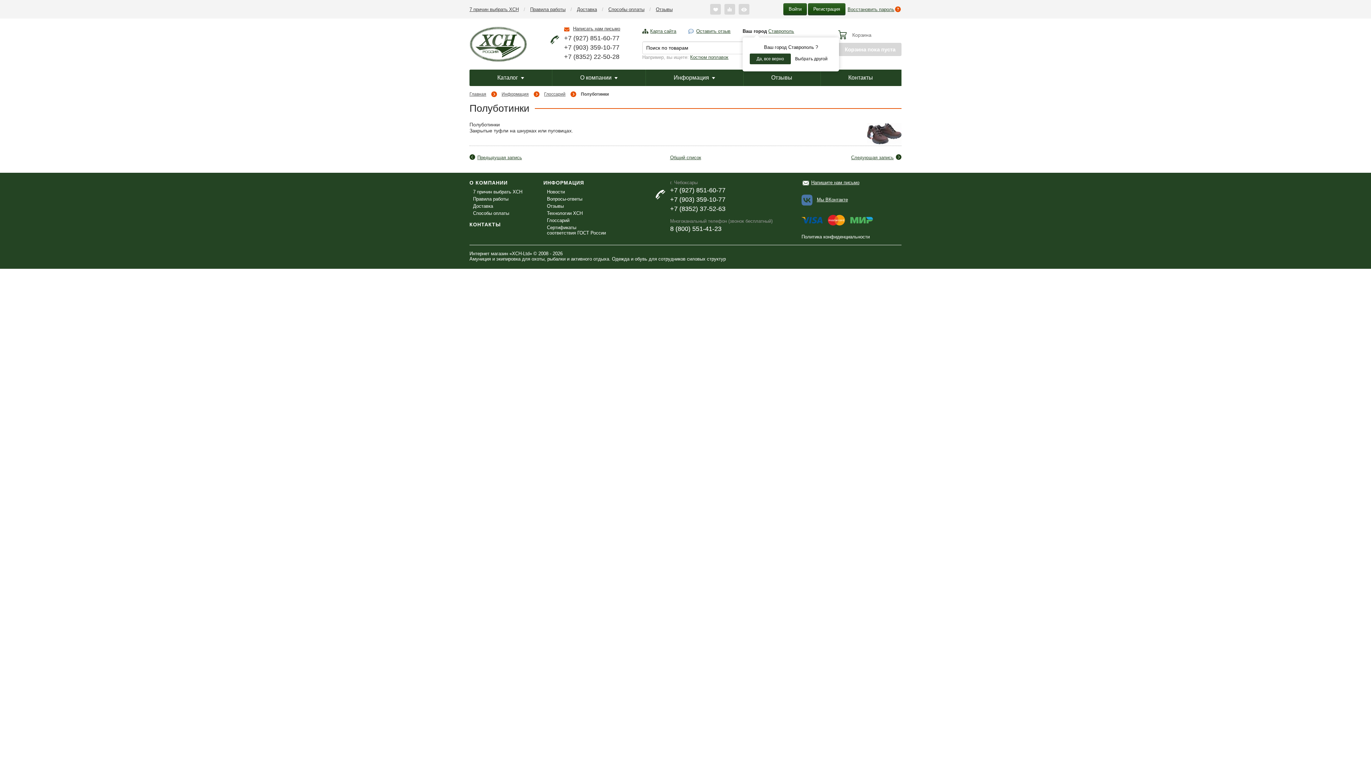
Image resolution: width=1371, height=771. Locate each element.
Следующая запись (872, 157)
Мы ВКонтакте (832, 199)
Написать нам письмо (596, 28)
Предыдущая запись (499, 157)
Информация (691, 78)
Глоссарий (555, 94)
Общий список (685, 157)
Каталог (507, 78)
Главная (477, 94)
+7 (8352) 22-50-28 (591, 56)
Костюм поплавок (709, 57)
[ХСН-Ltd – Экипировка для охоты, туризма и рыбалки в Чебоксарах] (498, 43)
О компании (596, 78)
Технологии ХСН (565, 213)
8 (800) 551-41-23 (696, 228)
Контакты (860, 78)
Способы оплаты (626, 9)
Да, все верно (770, 58)
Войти (795, 9)
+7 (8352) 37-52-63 (697, 208)
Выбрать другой (811, 58)
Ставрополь (781, 31)
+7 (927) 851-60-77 (591, 38)
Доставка (587, 9)
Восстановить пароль (871, 9)
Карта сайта (663, 31)
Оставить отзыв (713, 31)
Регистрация (826, 9)
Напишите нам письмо (835, 182)
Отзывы (664, 9)
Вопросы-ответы (564, 199)
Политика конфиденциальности (836, 237)
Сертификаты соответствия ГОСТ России (576, 230)
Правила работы (548, 9)
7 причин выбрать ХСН (494, 9)
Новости (556, 192)
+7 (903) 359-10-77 (591, 47)
